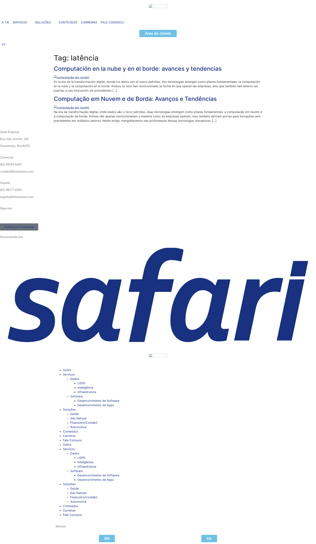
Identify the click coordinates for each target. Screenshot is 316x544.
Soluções (69, 409)
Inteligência (85, 387)
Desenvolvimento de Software (98, 401)
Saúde (74, 414)
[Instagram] (109, 217)
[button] (22, 22)
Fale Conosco (72, 440)
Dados (74, 379)
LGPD (81, 383)
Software (76, 396)
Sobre (67, 370)
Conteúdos (70, 431)
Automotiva (78, 427)
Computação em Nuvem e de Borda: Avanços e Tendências (135, 98)
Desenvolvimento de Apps (96, 405)
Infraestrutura (87, 392)
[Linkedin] (215, 217)
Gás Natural (78, 418)
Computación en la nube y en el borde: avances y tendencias (138, 68)
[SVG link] (158, 294)
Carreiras (69, 436)
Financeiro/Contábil (83, 422)
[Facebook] (4, 217)
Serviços (69, 374)
